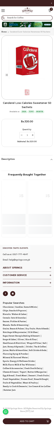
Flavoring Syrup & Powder (15, 354)
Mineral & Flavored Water (15, 358)
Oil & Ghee (33, 332)
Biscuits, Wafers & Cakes (14, 314)
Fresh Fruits (43, 376)
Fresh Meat (21, 376)
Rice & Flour (31, 340)
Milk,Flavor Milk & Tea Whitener (19, 365)
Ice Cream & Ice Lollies (39, 386)
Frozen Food (27, 379)
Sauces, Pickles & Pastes (14, 322)
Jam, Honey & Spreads (13, 347)
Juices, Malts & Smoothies (15, 350)
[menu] (3, 10)
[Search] (27, 17)
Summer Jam (10, 390)
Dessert (32, 376)
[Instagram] (12, 293)
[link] (13, 219)
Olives (21, 340)
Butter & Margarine (37, 372)
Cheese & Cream (10, 372)
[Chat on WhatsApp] (5, 412)
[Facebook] (5, 293)
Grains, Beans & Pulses (13, 329)
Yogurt (23, 372)
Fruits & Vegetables (12, 383)
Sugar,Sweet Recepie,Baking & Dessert (21, 336)
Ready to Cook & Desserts (15, 386)
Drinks (29, 347)
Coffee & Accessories (13, 368)
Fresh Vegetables (11, 379)
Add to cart (27, 421)
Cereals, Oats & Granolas (14, 318)
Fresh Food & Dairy (33, 368)
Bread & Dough (41, 379)
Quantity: (27, 130)
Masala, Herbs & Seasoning (15, 325)
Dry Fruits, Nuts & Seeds (37, 329)
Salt (45, 343)
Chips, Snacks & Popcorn (14, 311)
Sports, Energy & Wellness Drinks (19, 361)
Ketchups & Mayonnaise (14, 332)
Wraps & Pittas (34, 343)
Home (4, 32)
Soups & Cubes (9, 340)
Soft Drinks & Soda (37, 350)
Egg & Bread (8, 376)
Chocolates (8, 307)
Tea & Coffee (40, 347)
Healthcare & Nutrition (14, 343)
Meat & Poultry (30, 383)
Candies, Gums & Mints (26, 307)
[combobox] (27, 17)
